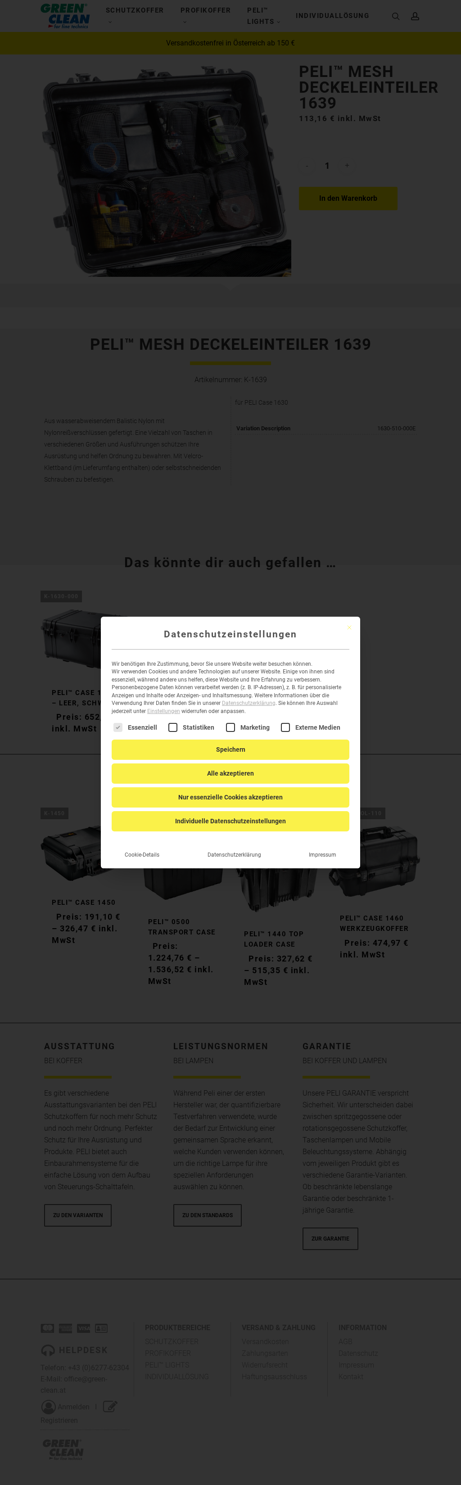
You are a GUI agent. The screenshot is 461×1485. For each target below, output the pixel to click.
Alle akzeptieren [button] (230, 773)
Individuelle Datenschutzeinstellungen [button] (230, 821)
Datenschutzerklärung (249, 703)
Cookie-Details (142, 855)
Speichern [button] (230, 749)
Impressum (322, 855)
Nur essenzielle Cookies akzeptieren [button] (230, 797)
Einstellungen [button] (163, 711)
